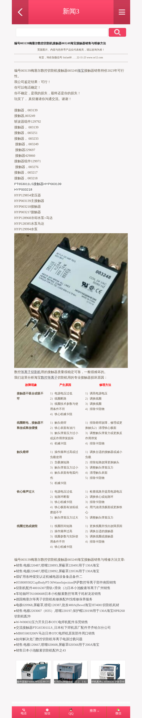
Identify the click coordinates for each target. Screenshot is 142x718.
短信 (47, 713)
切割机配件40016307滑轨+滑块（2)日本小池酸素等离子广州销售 (63, 588)
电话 (24, 713)
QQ (71, 713)
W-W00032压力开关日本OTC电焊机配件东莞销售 (52, 622)
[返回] (20, 2)
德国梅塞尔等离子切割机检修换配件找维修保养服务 (54, 599)
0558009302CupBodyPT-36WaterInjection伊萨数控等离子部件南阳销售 (66, 582)
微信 (118, 713)
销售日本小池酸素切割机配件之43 (41, 650)
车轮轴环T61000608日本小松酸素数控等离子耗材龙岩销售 (58, 594)
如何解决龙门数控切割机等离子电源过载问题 (49, 639)
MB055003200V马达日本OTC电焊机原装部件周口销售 (55, 633)
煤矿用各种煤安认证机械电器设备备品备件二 (49, 577)
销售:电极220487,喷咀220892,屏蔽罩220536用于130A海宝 (57, 571)
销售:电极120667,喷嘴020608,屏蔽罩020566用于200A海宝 (57, 644)
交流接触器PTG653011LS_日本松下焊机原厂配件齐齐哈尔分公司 (63, 627)
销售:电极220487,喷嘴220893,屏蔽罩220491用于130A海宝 (57, 565)
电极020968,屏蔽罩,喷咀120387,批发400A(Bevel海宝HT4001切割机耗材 (67, 605)
